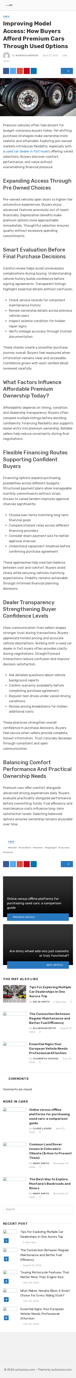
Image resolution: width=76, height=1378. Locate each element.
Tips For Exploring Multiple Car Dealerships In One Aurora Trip (50, 991)
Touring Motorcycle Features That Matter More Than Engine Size (44, 1275)
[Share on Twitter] (13, 71)
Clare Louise (42, 1128)
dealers (38, 847)
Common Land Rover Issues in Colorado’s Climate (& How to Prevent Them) (50, 1151)
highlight (51, 847)
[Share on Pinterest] (27, 71)
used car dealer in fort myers (28, 151)
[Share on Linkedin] (34, 71)
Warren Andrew (27, 55)
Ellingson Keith (44, 1028)
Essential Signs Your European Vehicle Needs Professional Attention (48, 1048)
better (13, 847)
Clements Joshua (45, 1058)
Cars (6, 16)
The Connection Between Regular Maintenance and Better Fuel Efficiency (49, 1018)
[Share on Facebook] (6, 71)
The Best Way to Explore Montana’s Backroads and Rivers (50, 1183)
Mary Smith (41, 1163)
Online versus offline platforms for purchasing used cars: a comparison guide (49, 1116)
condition (25, 847)
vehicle (9, 852)
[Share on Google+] (20, 71)
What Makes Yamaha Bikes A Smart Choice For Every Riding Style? (45, 1293)
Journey (65, 847)
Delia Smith (41, 1001)
